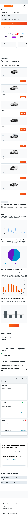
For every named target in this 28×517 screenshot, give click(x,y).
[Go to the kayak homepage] (8, 6)
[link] (14, 325)
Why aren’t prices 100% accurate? (9, 513)
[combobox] (5, 12)
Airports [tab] (4, 451)
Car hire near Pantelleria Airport (10, 463)
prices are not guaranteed (6, 504)
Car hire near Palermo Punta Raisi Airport (12, 459)
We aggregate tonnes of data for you (10, 511)
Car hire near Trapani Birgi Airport (10, 461)
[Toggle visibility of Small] (7, 264)
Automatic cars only (6, 27)
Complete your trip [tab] (12, 451)
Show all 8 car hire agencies (7, 437)
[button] (2, 5)
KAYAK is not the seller (7, 508)
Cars (9, 493)
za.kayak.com (4, 493)
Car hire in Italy (21, 493)
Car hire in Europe (14, 493)
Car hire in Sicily (10, 495)
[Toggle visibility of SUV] (16, 264)
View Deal (23, 81)
